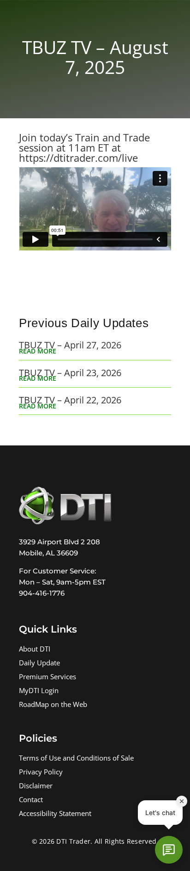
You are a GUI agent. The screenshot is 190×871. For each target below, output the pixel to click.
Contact (31, 800)
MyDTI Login (39, 691)
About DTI (34, 650)
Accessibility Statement (55, 814)
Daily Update (39, 664)
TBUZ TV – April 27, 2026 (70, 345)
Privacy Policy (41, 773)
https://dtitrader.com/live (78, 157)
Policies (38, 738)
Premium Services (47, 678)
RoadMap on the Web (53, 705)
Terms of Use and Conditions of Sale (76, 759)
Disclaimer (36, 787)
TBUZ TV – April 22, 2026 (70, 400)
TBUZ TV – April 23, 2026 (70, 372)
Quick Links (48, 629)
